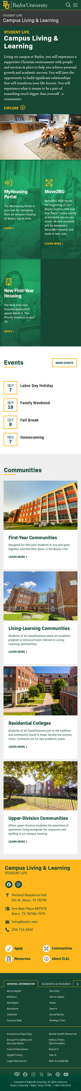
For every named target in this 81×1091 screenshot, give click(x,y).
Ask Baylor (13, 1002)
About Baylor (14, 990)
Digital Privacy (15, 1055)
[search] (66, 5)
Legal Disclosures (17, 1060)
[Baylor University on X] (41, 1076)
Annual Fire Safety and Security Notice (19, 1041)
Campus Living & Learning (31, 20)
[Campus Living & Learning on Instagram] (18, 884)
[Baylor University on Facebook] (24, 1076)
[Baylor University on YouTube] (65, 1076)
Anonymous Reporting (19, 1033)
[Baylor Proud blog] (16, 1076)
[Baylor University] (25, 5)
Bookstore (12, 1008)
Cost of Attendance (17, 1049)
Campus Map (14, 1020)
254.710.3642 (22, 929)
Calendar (12, 1014)
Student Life (12, 15)
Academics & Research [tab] (56, 983)
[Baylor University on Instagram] (33, 1076)
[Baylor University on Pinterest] (57, 1076)
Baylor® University (36, 1081)
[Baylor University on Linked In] (49, 1076)
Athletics (12, 996)
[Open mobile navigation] (76, 6)
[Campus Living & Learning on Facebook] (9, 884)
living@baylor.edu (25, 921)
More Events (64, 363)
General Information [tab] (21, 983)
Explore (11, 108)
